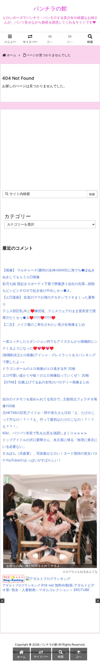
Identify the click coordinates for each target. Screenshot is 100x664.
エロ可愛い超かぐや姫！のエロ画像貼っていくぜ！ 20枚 (45, 375)
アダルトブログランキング (21, 585)
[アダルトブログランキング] (48, 578)
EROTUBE (81, 590)
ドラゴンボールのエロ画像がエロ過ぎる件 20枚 (38, 368)
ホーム (11, 55)
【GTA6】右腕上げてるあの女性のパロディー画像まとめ (45, 382)
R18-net (47, 585)
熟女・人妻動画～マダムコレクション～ (42, 590)
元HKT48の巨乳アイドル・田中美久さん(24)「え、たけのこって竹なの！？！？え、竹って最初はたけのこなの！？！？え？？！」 (48, 419)
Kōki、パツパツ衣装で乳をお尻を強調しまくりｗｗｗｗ (44, 433)
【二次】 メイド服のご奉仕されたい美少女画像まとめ (43, 324)
